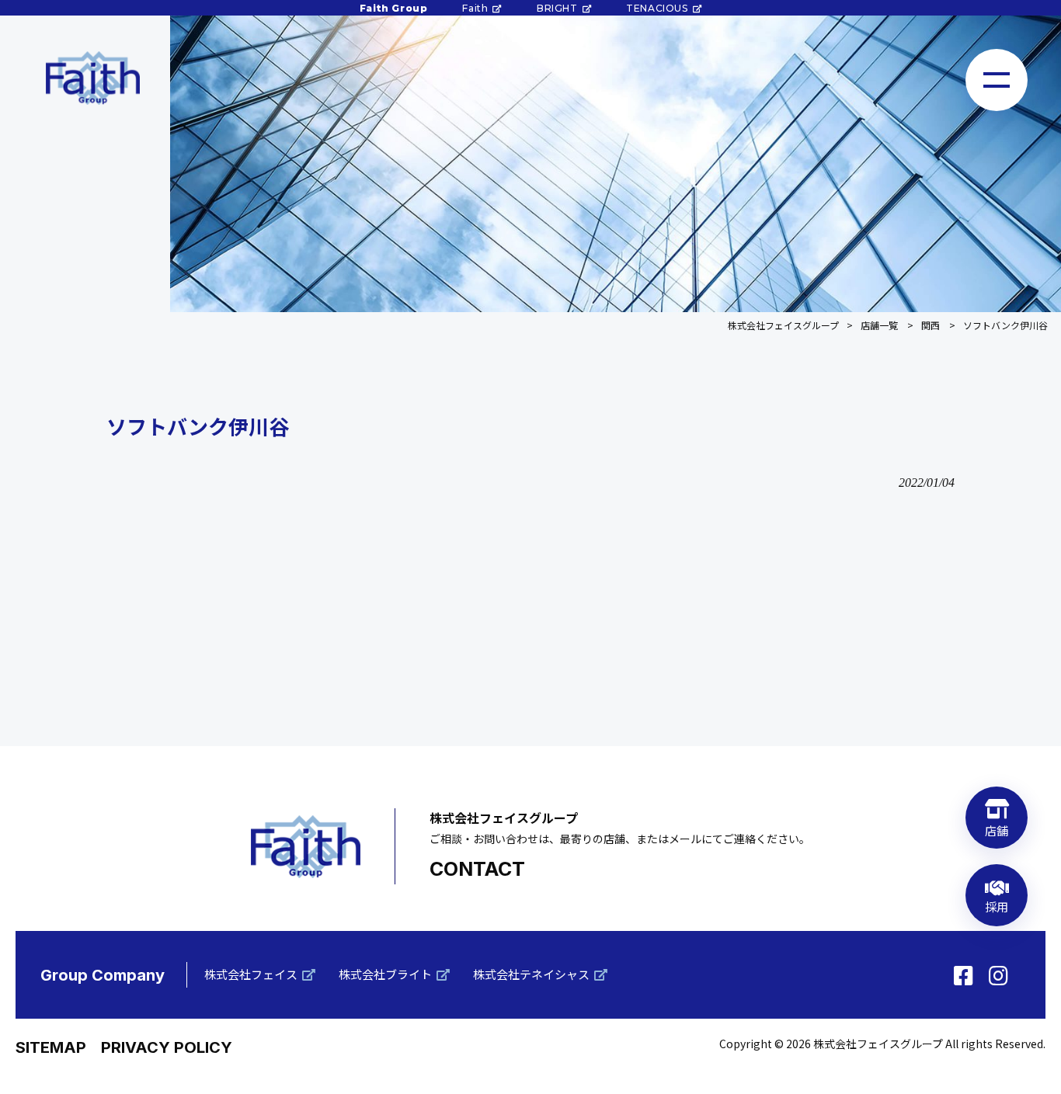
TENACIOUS (656, 8)
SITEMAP (51, 1047)
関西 (930, 325)
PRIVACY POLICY (166, 1047)
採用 (997, 906)
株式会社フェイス (250, 974)
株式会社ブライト (385, 974)
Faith (475, 8)
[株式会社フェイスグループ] (92, 78)
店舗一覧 (879, 325)
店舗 (997, 830)
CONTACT (477, 868)
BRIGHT (557, 8)
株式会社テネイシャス (531, 974)
